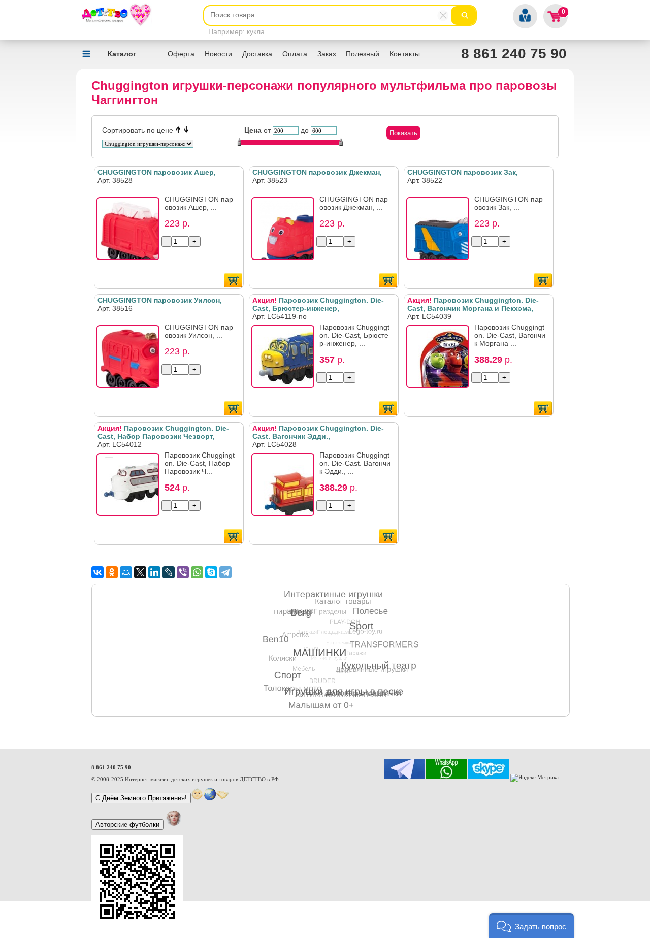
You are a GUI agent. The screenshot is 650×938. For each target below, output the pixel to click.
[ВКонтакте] (97, 572)
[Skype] (211, 572)
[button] (531, 925)
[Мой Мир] (126, 572)
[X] (140, 572)
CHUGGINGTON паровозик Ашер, (157, 172)
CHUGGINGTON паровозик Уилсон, (160, 300)
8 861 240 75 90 (514, 53)
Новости (218, 54)
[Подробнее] (131, 231)
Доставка (257, 54)
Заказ (326, 54)
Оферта (181, 54)
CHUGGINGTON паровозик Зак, (462, 172)
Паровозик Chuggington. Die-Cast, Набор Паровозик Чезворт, (163, 432)
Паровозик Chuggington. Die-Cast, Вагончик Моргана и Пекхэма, (473, 304)
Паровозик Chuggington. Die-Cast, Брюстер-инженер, (318, 304)
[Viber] (183, 572)
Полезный (362, 54)
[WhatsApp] (197, 572)
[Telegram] (225, 572)
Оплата (294, 54)
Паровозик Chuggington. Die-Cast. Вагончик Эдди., (318, 432)
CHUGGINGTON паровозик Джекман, (317, 172)
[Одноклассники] (112, 572)
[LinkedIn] (154, 572)
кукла (256, 31)
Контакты (404, 54)
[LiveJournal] (168, 572)
